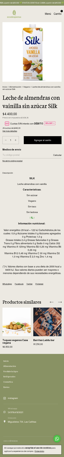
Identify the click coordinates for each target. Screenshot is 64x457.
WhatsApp (7, 284)
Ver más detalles (9, 131)
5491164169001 (15, 412)
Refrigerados (9, 376)
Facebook (19, 284)
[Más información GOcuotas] (49, 123)
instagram (13, 398)
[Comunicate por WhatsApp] (57, 438)
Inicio (4, 87)
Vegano (26, 87)
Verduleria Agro (10, 371)
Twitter (29, 284)
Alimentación (15, 87)
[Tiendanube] (10, 441)
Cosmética (8, 381)
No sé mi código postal (12, 161)
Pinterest (39, 284)
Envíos (6, 387)
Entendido (39, 451)
